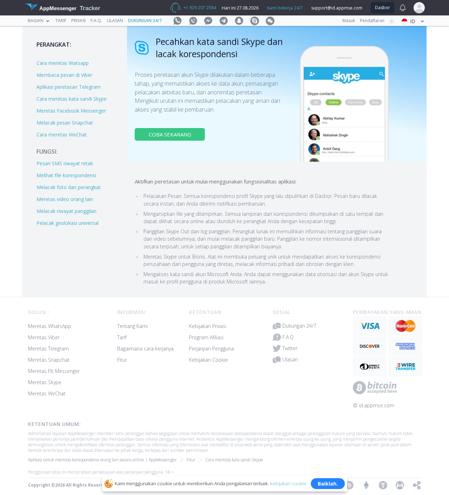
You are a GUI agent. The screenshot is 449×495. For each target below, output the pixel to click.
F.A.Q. (96, 21)
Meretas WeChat (47, 393)
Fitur (122, 359)
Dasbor (382, 8)
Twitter (289, 348)
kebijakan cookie (288, 483)
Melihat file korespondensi (66, 175)
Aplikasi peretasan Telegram (68, 86)
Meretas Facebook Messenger (71, 110)
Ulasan (115, 21)
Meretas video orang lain (64, 199)
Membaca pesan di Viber (64, 75)
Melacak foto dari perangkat (68, 187)
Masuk (348, 21)
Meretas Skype (44, 382)
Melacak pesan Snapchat (64, 122)
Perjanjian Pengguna (211, 348)
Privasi (78, 21)
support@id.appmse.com (336, 8)
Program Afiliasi (206, 337)
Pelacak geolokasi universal (67, 223)
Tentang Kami (132, 326)
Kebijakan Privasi (207, 326)
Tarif (60, 21)
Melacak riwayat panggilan (66, 211)
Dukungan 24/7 (145, 21)
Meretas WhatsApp (49, 326)
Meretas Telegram (48, 348)
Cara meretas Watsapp (62, 63)
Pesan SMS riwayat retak (64, 163)
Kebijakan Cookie (208, 359)
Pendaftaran (372, 21)
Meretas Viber (44, 337)
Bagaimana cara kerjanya (145, 348)
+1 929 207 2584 (199, 8)
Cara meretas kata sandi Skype (71, 98)
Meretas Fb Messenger (54, 371)
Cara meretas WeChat (61, 134)
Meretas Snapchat (48, 359)
